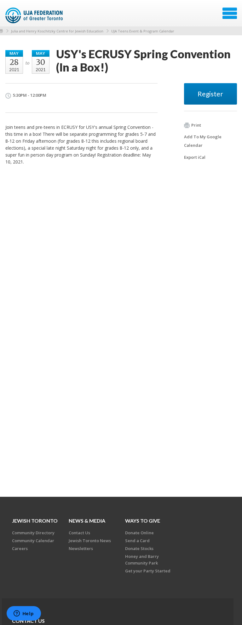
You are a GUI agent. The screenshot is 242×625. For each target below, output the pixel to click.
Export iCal (194, 157)
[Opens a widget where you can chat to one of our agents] (23, 614)
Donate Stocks (139, 548)
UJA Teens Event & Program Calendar (142, 31)
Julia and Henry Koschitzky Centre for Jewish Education (57, 31)
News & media (87, 521)
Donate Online (139, 533)
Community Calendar (33, 540)
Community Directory (33, 533)
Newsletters (81, 548)
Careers (20, 548)
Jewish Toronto (35, 521)
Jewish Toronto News (90, 540)
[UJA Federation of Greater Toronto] (34, 15)
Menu (229, 13)
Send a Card (137, 540)
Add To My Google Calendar (203, 141)
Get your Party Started (147, 571)
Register (210, 94)
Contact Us (79, 533)
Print (196, 125)
